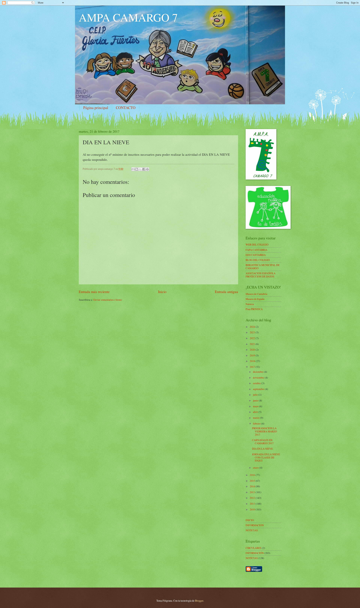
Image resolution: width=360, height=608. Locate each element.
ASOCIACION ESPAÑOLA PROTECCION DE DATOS (260, 274)
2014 (253, 486)
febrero (257, 423)
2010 (253, 509)
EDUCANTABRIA (256, 255)
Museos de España (255, 299)
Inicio (162, 291)
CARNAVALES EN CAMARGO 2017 (263, 441)
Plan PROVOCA (254, 309)
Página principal (95, 107)
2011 (253, 503)
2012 (253, 498)
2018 (253, 361)
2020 (253, 349)
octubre (257, 383)
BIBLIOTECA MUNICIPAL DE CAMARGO (263, 266)
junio (256, 400)
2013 (253, 492)
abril (255, 412)
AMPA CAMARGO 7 (128, 17)
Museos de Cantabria (256, 294)
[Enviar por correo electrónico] (133, 169)
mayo (256, 406)
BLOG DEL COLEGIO (258, 260)
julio (255, 394)
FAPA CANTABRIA (256, 250)
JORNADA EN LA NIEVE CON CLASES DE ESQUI (266, 457)
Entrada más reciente (94, 291)
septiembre (259, 389)
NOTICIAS (252, 558)
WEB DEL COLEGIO (257, 244)
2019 (253, 355)
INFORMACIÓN (255, 553)
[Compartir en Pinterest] (147, 169)
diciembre (258, 372)
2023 (253, 332)
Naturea (250, 304)
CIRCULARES (253, 548)
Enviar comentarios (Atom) (107, 299)
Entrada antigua (226, 291)
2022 (253, 338)
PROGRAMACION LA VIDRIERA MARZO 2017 (264, 431)
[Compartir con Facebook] (144, 169)
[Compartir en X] (140, 169)
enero (256, 467)
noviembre (259, 377)
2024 (253, 326)
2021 (253, 344)
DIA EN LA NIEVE (262, 448)
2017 (253, 367)
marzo (256, 417)
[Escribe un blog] (137, 169)
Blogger (199, 600)
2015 (253, 480)
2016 (253, 475)
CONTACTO (125, 107)
